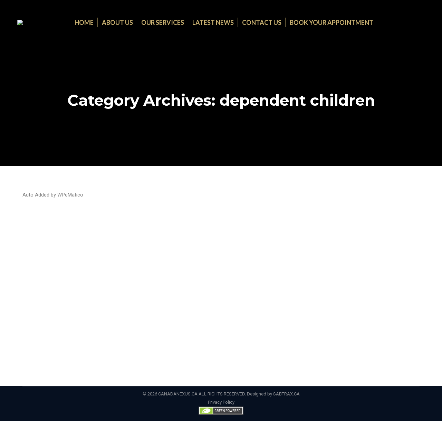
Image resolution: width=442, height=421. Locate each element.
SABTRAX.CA (286, 393)
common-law (189, 238)
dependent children (223, 238)
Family (251, 238)
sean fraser (308, 238)
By (369, 238)
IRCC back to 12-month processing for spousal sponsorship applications (163, 225)
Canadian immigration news (146, 238)
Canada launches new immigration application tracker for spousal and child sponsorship (193, 302)
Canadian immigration (95, 238)
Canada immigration (51, 238)
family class (271, 238)
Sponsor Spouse (338, 238)
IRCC (290, 238)
